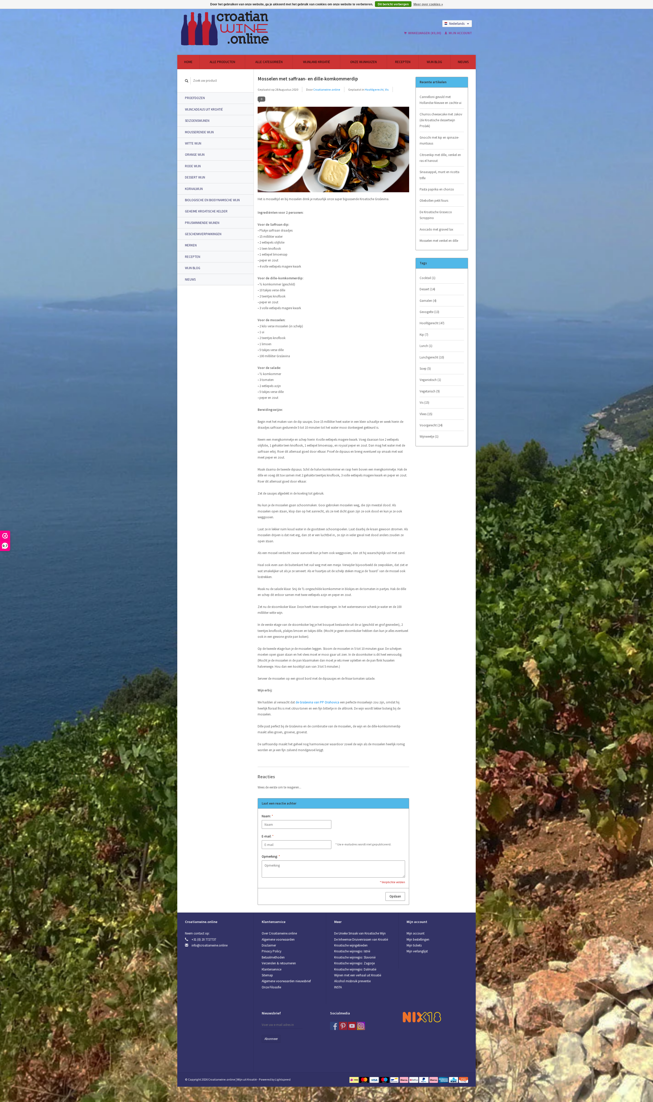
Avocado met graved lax (436, 229)
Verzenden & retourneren (279, 963)
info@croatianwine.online (210, 945)
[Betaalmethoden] (354, 1079)
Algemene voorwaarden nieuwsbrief (286, 981)
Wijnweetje (429, 436)
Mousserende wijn (199, 132)
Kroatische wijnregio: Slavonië (354, 957)
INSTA (338, 987)
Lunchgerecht (432, 357)
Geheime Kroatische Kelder (206, 211)
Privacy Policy (271, 951)
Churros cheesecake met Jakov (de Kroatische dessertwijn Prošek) (441, 120)
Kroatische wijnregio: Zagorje (354, 963)
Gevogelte (429, 312)
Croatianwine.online (326, 89)
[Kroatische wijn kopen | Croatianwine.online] (263, 28)
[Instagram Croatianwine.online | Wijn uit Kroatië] (361, 1026)
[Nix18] (422, 1017)
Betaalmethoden (273, 957)
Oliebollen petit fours (434, 200)
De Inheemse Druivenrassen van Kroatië (361, 939)
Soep (425, 368)
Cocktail (427, 278)
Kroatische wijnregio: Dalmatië (355, 969)
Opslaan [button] (395, 896)
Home (188, 62)
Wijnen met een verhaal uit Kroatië (357, 975)
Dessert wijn (195, 177)
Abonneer (271, 1039)
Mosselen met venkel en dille (439, 240)
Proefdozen (195, 98)
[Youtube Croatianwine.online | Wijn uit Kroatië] (352, 1026)
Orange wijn (195, 154)
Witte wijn (193, 143)
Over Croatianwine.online (279, 933)
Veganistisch (430, 380)
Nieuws (463, 62)
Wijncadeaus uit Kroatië (204, 109)
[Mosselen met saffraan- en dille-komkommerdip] (333, 151)
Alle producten (222, 62)
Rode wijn (193, 166)
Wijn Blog (434, 62)
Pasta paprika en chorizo (437, 189)
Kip (424, 334)
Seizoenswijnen (197, 120)
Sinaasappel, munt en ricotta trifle (439, 175)
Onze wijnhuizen (363, 62)
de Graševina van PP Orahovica (317, 702)
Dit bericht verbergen (393, 4)
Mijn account (460, 33)
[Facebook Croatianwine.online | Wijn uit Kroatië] (334, 1026)
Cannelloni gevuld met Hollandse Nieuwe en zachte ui (440, 100)
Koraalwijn (194, 189)
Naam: (267, 816)
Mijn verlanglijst (417, 951)
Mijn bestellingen (418, 939)
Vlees (426, 414)
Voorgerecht (431, 425)
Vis (387, 89)
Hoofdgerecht (374, 89)
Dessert (427, 289)
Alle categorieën (269, 62)
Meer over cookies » (428, 4)
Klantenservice (271, 969)
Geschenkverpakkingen (203, 234)
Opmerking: (271, 856)
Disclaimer (269, 945)
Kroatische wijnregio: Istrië (352, 951)
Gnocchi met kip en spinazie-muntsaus (439, 140)
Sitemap (267, 975)
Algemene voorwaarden (278, 939)
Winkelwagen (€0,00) (424, 33)
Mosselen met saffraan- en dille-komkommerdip (308, 79)
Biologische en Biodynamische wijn (212, 200)
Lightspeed (283, 1079)
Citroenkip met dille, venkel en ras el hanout (440, 158)
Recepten (402, 62)
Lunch (426, 346)
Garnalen (428, 300)
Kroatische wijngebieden (351, 945)
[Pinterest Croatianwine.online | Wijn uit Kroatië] (343, 1026)
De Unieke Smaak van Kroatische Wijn (360, 933)
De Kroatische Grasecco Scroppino (436, 215)
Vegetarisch (430, 391)
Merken (191, 245)
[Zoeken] (187, 81)
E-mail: (267, 836)
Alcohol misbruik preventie (352, 981)
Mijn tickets (414, 945)
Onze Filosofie (271, 987)
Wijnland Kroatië (316, 62)
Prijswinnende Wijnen (202, 223)
